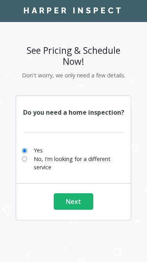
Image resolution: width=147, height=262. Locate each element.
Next (73, 201)
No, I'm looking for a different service (72, 163)
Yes (38, 150)
